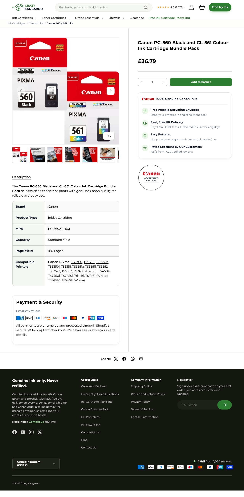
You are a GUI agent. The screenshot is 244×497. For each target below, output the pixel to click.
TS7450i (54, 276)
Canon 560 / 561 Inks (60, 23)
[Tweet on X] (116, 359)
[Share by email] (141, 359)
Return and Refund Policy (148, 394)
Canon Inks (36, 23)
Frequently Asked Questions (100, 394)
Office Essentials (87, 18)
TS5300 (76, 262)
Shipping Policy (141, 386)
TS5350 (89, 262)
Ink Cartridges (22, 18)
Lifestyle (114, 18)
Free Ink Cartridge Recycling (169, 18)
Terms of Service (142, 409)
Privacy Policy (140, 401)
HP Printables (90, 416)
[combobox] (103, 7)
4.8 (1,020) (170, 7)
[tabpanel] (65, 235)
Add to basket (201, 82)
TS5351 (66, 266)
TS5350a (102, 262)
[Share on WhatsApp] (132, 359)
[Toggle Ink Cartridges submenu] (36, 18)
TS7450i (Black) (72, 276)
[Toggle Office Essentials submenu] (102, 18)
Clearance (137, 18)
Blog (84, 439)
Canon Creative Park (94, 409)
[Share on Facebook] (124, 359)
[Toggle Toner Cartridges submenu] (69, 18)
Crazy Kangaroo (30, 483)
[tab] (21, 177)
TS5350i (54, 266)
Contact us (36, 421)
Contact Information (144, 416)
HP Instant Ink (90, 424)
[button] (202, 7)
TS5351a (78, 266)
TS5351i (90, 266)
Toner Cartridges (54, 18)
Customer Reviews (93, 386)
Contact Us (88, 447)
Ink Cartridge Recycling (97, 401)
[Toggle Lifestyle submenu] (123, 18)
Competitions (90, 432)
